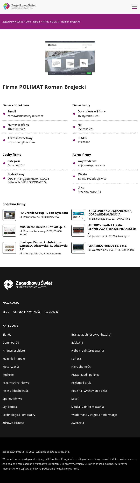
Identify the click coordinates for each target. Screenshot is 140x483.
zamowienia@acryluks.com (25, 116)
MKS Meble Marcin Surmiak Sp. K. (43, 227)
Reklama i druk (81, 383)
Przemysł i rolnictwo (16, 383)
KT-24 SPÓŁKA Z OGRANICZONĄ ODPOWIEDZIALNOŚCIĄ (110, 212)
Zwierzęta (77, 423)
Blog (6, 311)
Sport (75, 399)
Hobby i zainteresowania (87, 350)
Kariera (76, 359)
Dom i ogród (16, 165)
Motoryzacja (11, 367)
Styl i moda (10, 407)
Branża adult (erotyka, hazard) (91, 334)
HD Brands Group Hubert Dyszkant (44, 213)
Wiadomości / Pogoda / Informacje (94, 415)
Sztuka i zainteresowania (87, 407)
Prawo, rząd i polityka (85, 375)
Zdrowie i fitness (13, 423)
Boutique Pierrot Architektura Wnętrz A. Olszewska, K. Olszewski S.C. (44, 245)
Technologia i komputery (19, 415)
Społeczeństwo (12, 399)
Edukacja (77, 342)
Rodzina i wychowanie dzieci (89, 391)
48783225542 (16, 129)
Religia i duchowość (15, 391)
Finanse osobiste (14, 350)
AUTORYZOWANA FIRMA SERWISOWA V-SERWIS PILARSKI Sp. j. (112, 228)
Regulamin (51, 311)
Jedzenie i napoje (14, 359)
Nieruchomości (81, 367)
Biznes (7, 334)
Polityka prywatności (26, 311)
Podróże (8, 375)
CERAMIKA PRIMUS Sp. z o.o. (107, 246)
